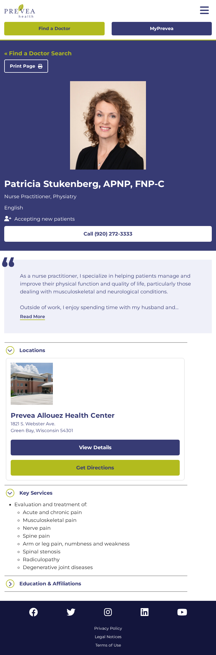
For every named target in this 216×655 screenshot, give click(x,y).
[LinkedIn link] (144, 614)
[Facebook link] (33, 614)
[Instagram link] (108, 614)
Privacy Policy (108, 628)
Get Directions (95, 468)
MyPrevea (162, 28)
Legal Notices (108, 636)
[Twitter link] (71, 614)
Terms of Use (108, 645)
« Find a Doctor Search (38, 53)
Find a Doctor (54, 28)
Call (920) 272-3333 (108, 234)
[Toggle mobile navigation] (204, 11)
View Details (95, 447)
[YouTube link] (182, 614)
